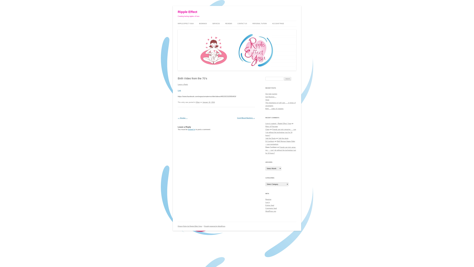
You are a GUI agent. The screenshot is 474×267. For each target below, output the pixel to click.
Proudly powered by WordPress (214, 226)
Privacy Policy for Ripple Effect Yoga (190, 226)
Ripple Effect (187, 12)
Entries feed (269, 205)
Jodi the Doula (270, 138)
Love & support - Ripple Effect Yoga (278, 123)
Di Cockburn (269, 141)
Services (216, 23)
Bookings (203, 23)
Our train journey (271, 94)
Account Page (278, 23)
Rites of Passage (271, 126)
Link (179, 90)
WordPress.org (270, 211)
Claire (267, 129)
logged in (191, 129)
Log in (267, 202)
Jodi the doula (283, 138)
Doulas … (183, 118)
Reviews (228, 23)
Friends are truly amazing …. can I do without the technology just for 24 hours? (280, 132)
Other (198, 102)
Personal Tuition (259, 23)
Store (267, 100)
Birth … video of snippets (274, 109)
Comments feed (271, 208)
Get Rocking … (270, 97)
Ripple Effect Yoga (186, 23)
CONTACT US (242, 23)
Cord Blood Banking (246, 118)
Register (268, 199)
